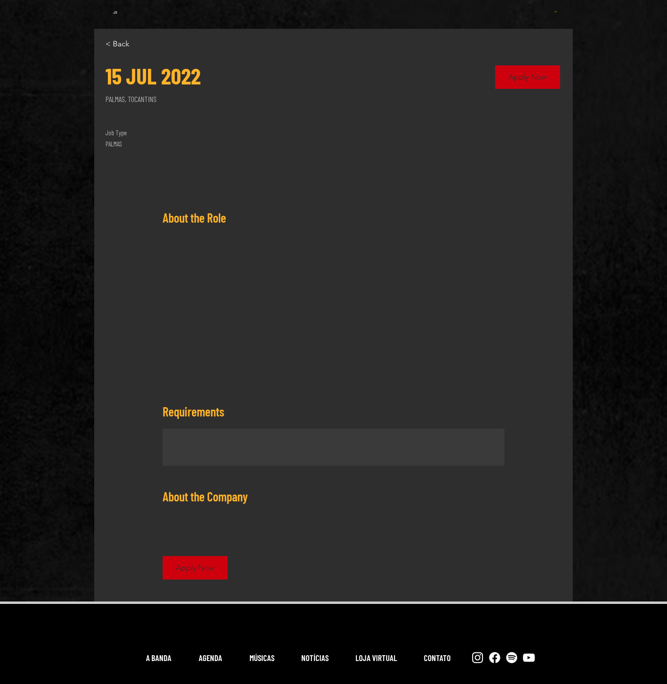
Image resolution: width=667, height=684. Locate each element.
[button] (555, 11)
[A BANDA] (249, 7)
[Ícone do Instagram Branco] (477, 657)
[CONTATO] (434, 7)
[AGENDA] (286, 7)
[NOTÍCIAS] (360, 7)
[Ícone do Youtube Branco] (528, 657)
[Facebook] (494, 657)
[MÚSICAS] (323, 7)
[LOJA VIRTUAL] (397, 7)
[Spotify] (511, 657)
